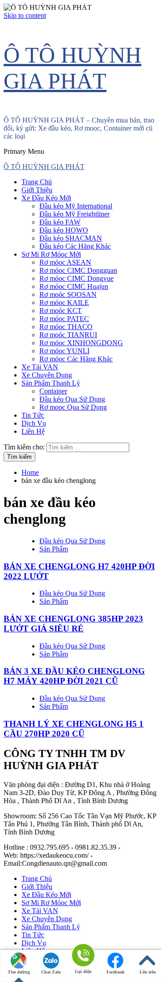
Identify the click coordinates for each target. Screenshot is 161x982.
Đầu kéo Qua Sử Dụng (72, 399)
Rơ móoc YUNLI (64, 351)
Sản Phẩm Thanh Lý (50, 383)
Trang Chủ (36, 182)
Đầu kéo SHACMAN (70, 238)
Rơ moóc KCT (60, 310)
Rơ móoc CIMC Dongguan (78, 270)
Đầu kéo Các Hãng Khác (75, 246)
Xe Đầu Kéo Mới (46, 198)
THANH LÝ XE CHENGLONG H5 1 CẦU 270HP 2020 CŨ (74, 728)
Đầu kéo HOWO (63, 230)
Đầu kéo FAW (59, 222)
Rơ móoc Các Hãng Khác (76, 359)
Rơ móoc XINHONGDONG (81, 343)
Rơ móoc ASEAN (65, 262)
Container (53, 391)
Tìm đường (19, 971)
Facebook (115, 971)
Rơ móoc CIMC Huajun (73, 286)
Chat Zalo (51, 971)
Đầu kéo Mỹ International (75, 206)
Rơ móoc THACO (66, 326)
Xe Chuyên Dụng (46, 375)
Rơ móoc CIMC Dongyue (76, 278)
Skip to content (25, 15)
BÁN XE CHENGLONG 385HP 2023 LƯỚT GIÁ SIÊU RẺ (73, 623)
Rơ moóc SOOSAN (68, 294)
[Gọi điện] (83, 955)
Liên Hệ (33, 431)
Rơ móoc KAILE (64, 302)
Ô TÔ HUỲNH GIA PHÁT (44, 166)
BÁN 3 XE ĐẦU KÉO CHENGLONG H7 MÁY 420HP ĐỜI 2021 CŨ (74, 676)
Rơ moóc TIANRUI (68, 335)
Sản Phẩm (53, 549)
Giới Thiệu (36, 190)
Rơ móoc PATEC (64, 318)
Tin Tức (32, 415)
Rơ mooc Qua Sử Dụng (73, 407)
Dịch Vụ (33, 423)
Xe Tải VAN (39, 367)
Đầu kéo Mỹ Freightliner (74, 214)
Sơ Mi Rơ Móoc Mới (51, 254)
